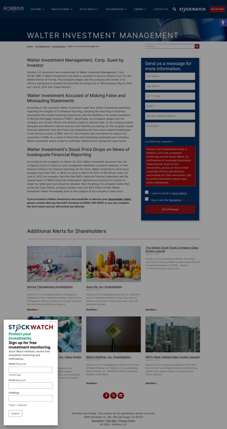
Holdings (14, 392)
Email (17, 380)
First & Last (15, 374)
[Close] (53, 323)
